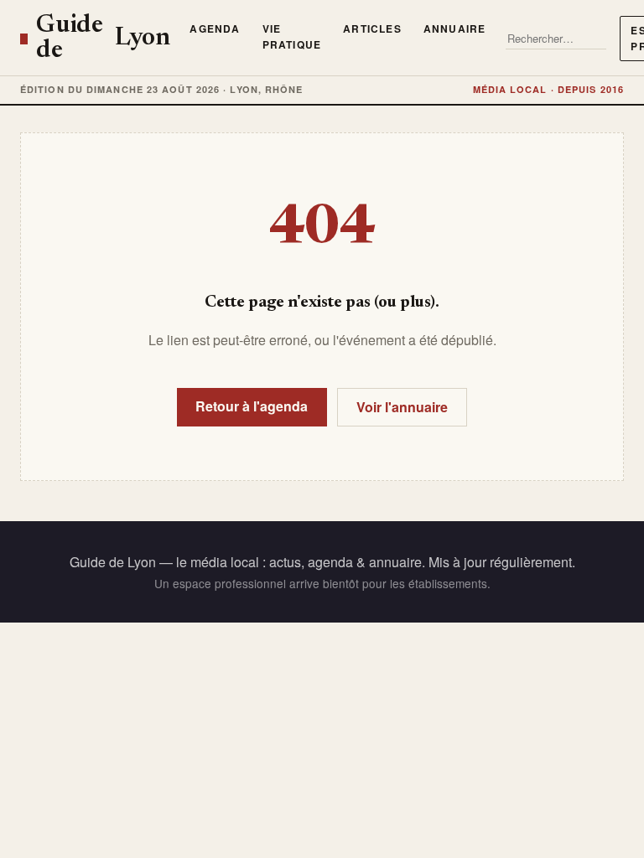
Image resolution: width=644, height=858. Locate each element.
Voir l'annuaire (402, 406)
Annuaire (454, 28)
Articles (372, 28)
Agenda (215, 28)
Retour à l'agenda (251, 406)
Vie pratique (292, 36)
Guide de (102, 38)
